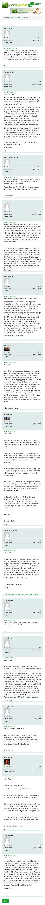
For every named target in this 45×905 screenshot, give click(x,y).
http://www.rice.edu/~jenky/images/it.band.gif (22, 594)
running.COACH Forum (12, 18)
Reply (6, 901)
